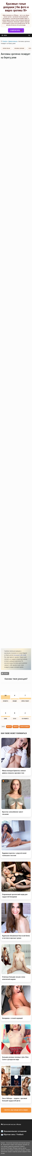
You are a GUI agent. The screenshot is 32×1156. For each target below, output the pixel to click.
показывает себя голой (19, 655)
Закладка (5, 673)
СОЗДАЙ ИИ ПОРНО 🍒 (16, 30)
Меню (5, 35)
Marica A (9, 726)
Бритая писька (13, 41)
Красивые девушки (19, 48)
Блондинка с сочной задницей (12, 1018)
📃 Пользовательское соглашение (14, 1131)
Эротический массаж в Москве (12, 1124)
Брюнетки (16, 726)
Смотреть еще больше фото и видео (16, 1110)
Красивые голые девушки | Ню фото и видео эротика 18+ (16, 7)
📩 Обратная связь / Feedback (12, 1134)
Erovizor (5, 41)
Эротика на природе (24, 726)
